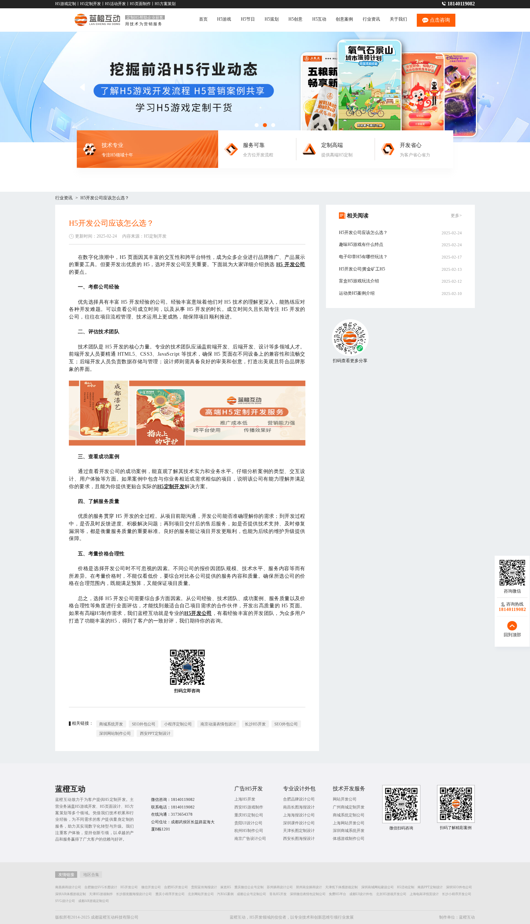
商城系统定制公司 (349, 815)
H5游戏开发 (85, 806)
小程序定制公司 (178, 724)
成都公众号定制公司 (251, 894)
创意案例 (344, 19)
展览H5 (225, 887)
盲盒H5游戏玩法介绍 (359, 280)
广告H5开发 (248, 788)
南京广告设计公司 (250, 838)
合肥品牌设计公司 (299, 799)
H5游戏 (224, 19)
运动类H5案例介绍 (357, 293)
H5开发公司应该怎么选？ (104, 197)
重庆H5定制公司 (248, 815)
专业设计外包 (299, 788)
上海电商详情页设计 (424, 894)
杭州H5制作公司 (248, 830)
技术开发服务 (349, 788)
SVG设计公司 (65, 901)
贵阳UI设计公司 (248, 823)
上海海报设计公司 (299, 815)
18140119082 (461, 3)
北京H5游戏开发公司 (391, 894)
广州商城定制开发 (349, 807)
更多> (456, 215)
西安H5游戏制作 (248, 807)
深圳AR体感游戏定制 (70, 894)
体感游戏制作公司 (349, 838)
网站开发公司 (345, 799)
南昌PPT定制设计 (430, 887)
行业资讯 (371, 19)
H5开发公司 (129, 887)
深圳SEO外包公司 (459, 887)
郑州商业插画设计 (309, 887)
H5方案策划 (165, 3)
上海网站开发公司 (349, 823)
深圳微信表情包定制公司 (308, 894)
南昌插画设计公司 (68, 887)
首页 (203, 19)
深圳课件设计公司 (299, 823)
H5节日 (248, 19)
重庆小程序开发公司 (170, 894)
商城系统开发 (111, 724)
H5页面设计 (110, 806)
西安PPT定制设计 (155, 733)
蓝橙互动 (467, 917)
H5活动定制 (405, 887)
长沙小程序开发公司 (456, 894)
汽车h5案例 (225, 894)
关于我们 (398, 19)
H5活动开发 (115, 3)
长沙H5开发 (255, 724)
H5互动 (319, 19)
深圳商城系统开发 (349, 830)
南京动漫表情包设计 (218, 724)
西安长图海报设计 (299, 838)
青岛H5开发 (278, 894)
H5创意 (295, 19)
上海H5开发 (244, 799)
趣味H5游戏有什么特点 (361, 244)
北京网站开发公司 (201, 894)
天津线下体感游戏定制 (341, 887)
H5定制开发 (90, 3)
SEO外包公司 (143, 724)
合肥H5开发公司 (176, 887)
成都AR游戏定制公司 (93, 901)
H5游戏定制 (65, 3)
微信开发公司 (151, 887)
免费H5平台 (337, 894)
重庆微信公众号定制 (249, 887)
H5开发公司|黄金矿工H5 (362, 269)
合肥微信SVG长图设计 (100, 887)
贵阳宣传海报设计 (204, 887)
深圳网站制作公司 (115, 733)
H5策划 (272, 19)
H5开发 (255, 917)
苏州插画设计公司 (280, 887)
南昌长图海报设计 (299, 807)
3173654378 (182, 814)
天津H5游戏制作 (101, 894)
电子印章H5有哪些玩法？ (363, 256)
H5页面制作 (140, 3)
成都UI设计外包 (360, 894)
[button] (448, 87)
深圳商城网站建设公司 (377, 887)
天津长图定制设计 (299, 830)
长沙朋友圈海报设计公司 (134, 894)
